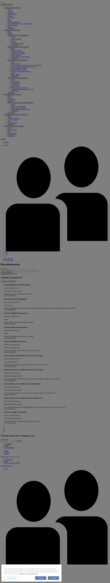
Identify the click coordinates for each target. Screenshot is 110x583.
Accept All (53, 578)
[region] (31, 573)
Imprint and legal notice (32, 573)
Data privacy (22, 573)
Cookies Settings (11, 578)
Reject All (40, 578)
